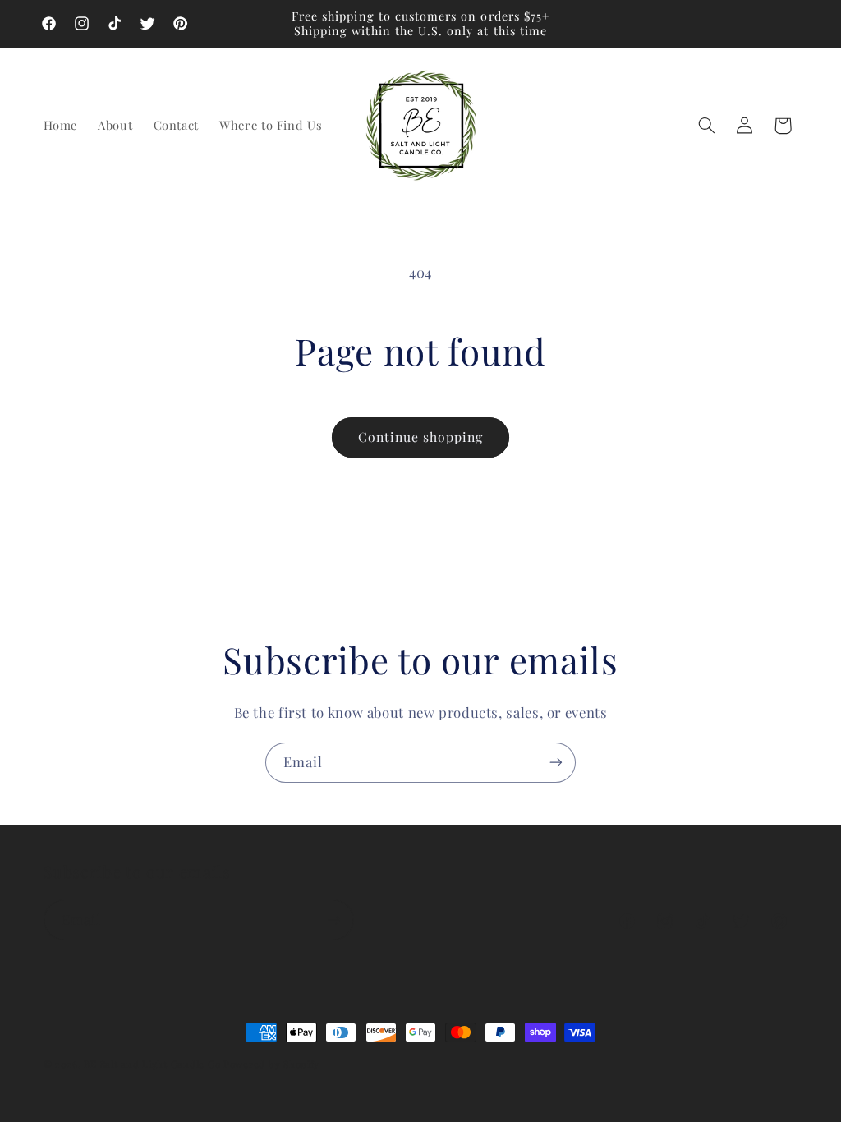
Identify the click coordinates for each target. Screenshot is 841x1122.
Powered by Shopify (271, 1064)
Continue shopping (421, 436)
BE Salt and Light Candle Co (152, 1064)
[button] (706, 126)
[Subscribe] (556, 763)
